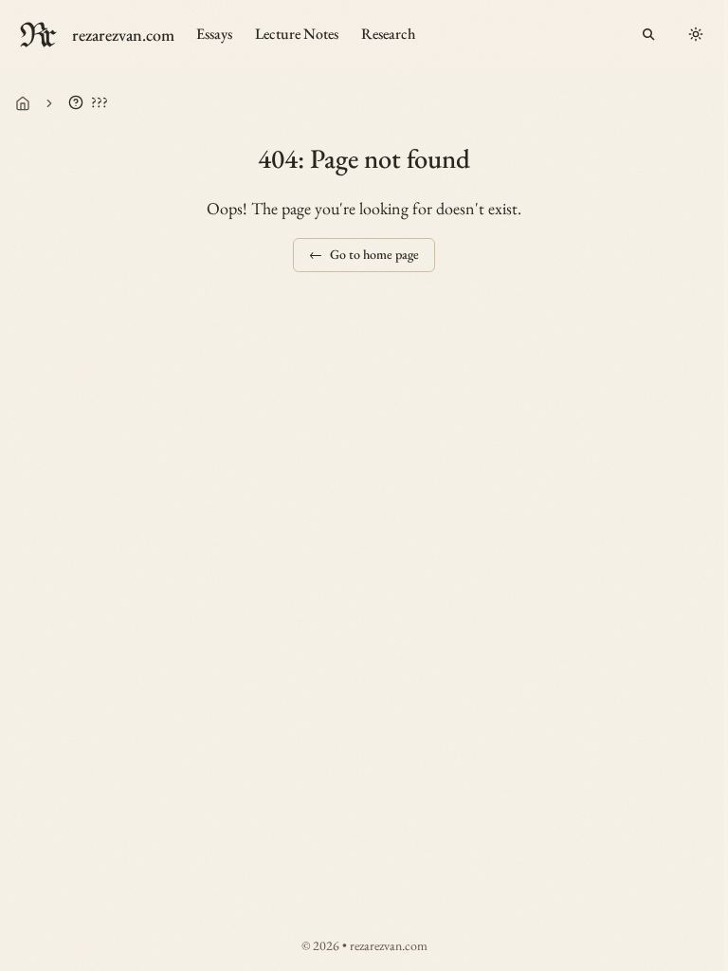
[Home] (22, 103)
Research (388, 34)
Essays (214, 34)
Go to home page (364, 254)
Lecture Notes (296, 34)
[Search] (648, 34)
